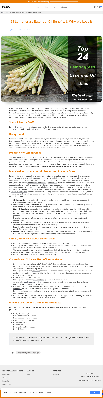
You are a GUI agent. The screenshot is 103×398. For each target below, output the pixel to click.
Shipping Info (6, 384)
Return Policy (6, 378)
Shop (46, 7)
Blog (54, 7)
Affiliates (56, 375)
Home (37, 7)
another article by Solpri (33, 282)
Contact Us (5, 381)
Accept (95, 392)
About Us (64, 7)
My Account (6, 375)
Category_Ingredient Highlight (28, 353)
